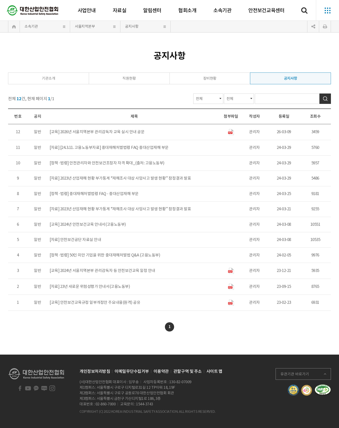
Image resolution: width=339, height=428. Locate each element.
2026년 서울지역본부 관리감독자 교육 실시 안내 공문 (102, 131)
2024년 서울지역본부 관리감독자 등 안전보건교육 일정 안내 (107, 270)
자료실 (119, 10)
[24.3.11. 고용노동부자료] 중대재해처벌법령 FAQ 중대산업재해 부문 (114, 147)
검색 (325, 98)
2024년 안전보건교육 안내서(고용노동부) (93, 224)
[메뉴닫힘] (313, 26)
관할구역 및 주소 (187, 371)
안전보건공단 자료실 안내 (80, 239)
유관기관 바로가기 (294, 374)
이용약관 (161, 371)
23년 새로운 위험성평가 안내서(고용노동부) (95, 286)
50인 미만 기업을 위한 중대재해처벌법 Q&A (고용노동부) (114, 255)
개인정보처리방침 (95, 371)
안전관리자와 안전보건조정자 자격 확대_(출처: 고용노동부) (116, 163)
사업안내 (87, 10)
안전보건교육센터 (266, 10)
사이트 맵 (214, 371)
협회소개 (187, 10)
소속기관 (222, 10)
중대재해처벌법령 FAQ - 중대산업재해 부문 (103, 193)
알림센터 (152, 10)
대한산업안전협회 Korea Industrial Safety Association (32, 10)
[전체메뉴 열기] (327, 10)
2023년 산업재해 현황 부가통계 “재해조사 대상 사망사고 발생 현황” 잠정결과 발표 (125, 178)
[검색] (304, 10)
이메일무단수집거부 (132, 371)
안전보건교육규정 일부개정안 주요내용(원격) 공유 (100, 302)
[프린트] (325, 26)
